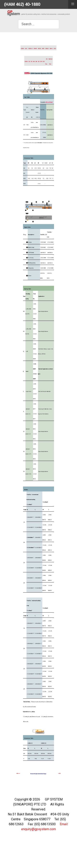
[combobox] (38, 24)
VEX (55, 48)
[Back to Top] (70, 834)
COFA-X (30, 48)
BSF (43, 48)
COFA (22, 48)
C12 (44, 61)
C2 (29, 61)
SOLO (46, 48)
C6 (38, 61)
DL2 (26, 48)
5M (36, 61)
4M (34, 61)
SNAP (35, 48)
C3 (31, 61)
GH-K (51, 48)
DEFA (39, 48)
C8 (41, 61)
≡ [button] (72, 4)
